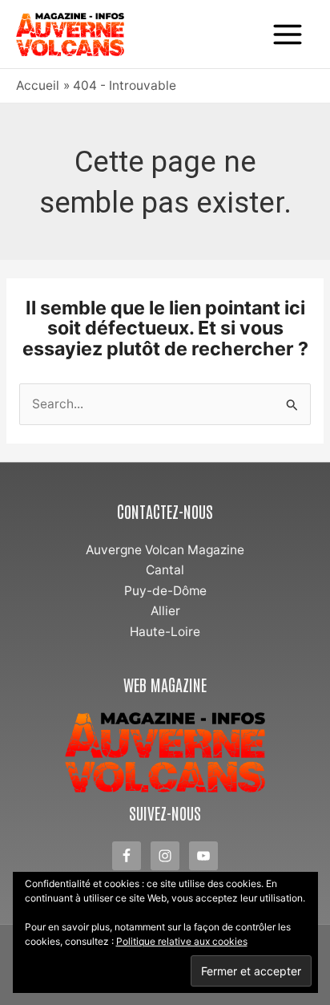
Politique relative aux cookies (182, 941)
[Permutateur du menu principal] (288, 34)
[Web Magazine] (165, 752)
